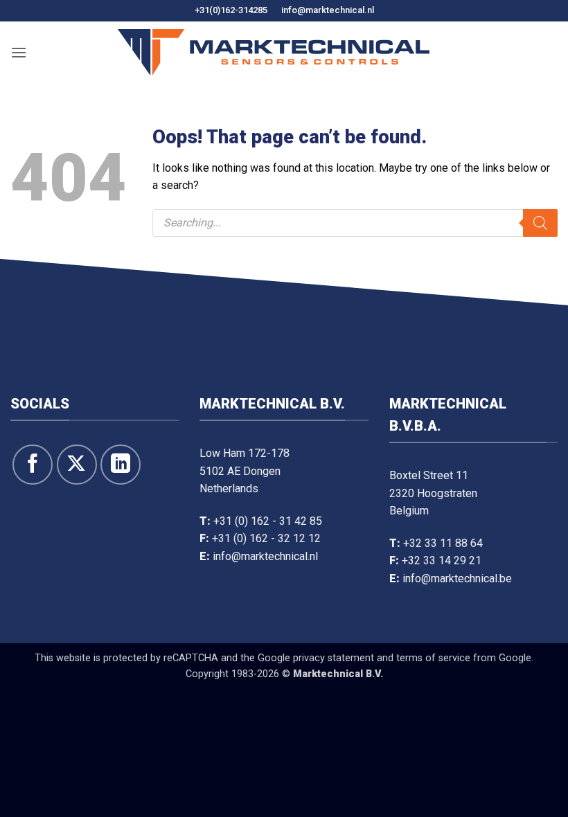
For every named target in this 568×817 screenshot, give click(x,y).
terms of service (433, 658)
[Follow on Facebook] (32, 465)
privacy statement (333, 658)
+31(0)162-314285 (231, 10)
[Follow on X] (77, 465)
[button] (18, 52)
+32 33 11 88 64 (443, 543)
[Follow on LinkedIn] (120, 465)
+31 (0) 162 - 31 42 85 (267, 521)
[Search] (540, 223)
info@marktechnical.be (457, 578)
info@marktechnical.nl (327, 10)
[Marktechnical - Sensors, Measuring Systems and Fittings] (273, 52)
